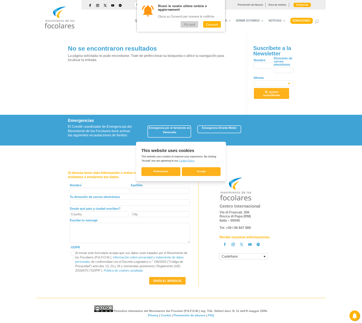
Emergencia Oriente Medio (219, 127)
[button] (294, 130)
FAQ (211, 315)
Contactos (302, 4)
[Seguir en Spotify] (120, 5)
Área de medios (277, 4)
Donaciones (301, 20)
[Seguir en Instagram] (98, 5)
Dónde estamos (248, 20)
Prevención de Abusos (250, 4)
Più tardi (189, 24)
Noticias (275, 20)
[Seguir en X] (105, 5)
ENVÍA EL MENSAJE (167, 280)
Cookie (166, 315)
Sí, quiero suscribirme (271, 93)
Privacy (153, 315)
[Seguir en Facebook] (90, 5)
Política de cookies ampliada (123, 270)
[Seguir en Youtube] (113, 5)
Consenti (212, 24)
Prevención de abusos (189, 315)
